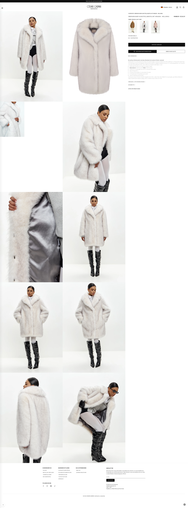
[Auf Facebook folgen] (43, 486)
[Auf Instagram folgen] (47, 486)
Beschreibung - (133, 56)
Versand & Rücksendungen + (136, 81)
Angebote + (131, 84)
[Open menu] (2, 8)
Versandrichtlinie (62, 474)
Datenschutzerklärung (64, 470)
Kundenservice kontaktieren (112, 484)
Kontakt (45, 470)
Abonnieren (110, 480)
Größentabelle (132, 35)
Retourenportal (47, 476)
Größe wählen (157, 44)
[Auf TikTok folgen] (55, 486)
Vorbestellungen (47, 474)
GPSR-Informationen (134, 88)
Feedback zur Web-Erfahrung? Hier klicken (115, 488)
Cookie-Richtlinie (62, 476)
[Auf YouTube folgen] (51, 486)
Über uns (78, 470)
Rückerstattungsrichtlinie (64, 472)
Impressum (60, 478)
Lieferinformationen (81, 472)
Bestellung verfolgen (48, 472)
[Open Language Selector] (162, 7)
